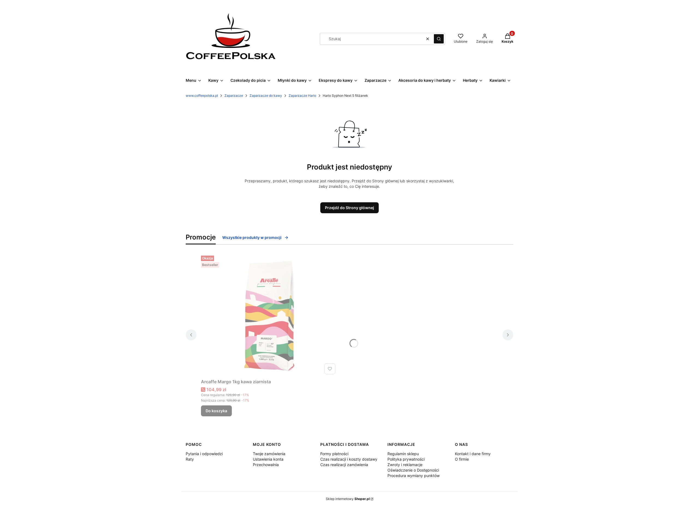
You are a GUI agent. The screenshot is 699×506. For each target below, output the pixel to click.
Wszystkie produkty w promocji (252, 237)
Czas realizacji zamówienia (344, 464)
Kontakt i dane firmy (473, 453)
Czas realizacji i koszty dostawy (348, 459)
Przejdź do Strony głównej (349, 207)
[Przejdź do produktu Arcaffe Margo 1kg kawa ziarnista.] (269, 314)
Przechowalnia (266, 464)
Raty (190, 459)
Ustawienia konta (268, 459)
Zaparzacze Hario (302, 95)
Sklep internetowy (348, 499)
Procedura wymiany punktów (413, 475)
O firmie (462, 459)
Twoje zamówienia (269, 453)
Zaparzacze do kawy (266, 95)
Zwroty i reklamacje (404, 464)
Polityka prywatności (406, 459)
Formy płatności (334, 453)
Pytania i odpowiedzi (204, 453)
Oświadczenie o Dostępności (413, 470)
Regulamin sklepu (403, 453)
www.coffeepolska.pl (202, 95)
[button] (439, 38)
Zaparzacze (233, 95)
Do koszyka (216, 410)
